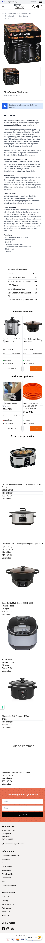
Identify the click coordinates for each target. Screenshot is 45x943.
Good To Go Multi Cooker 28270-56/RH (32, 340)
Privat (40, 2)
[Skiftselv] (19, 6)
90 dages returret (8, 904)
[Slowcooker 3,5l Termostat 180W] (22, 693)
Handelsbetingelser (9, 885)
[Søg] (33, 6)
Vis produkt (6, 499)
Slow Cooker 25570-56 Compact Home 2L (11, 340)
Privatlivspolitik (7, 874)
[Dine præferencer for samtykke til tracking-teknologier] (2, 707)
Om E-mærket (7, 867)
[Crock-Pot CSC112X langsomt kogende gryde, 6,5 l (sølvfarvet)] (22, 521)
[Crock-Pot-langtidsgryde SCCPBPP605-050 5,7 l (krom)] (22, 461)
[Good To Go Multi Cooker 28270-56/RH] (32, 326)
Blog (3, 881)
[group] (15, 2)
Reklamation (6, 915)
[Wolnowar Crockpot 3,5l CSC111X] (22, 749)
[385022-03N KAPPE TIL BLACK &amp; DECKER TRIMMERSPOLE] (32, 391)
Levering (5, 900)
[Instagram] (7, 928)
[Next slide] (41, 43)
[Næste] (41, 341)
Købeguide (6, 859)
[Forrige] (3, 341)
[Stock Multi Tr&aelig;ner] (12, 391)
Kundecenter (6, 870)
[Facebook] (3, 928)
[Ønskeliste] (37, 6)
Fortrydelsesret (7, 908)
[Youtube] (12, 928)
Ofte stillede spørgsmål (10, 855)
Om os (4, 863)
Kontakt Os (6, 912)
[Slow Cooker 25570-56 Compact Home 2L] (12, 326)
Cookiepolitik (6, 878)
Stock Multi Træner (10, 404)
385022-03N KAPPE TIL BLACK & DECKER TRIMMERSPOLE (32, 406)
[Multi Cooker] (22, 636)
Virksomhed (33, 2)
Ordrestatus (6, 897)
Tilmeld (24, 815)
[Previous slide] (3, 43)
